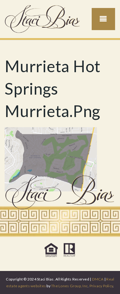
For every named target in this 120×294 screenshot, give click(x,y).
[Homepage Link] (42, 18)
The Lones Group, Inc (69, 286)
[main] (60, 115)
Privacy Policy (101, 286)
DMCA (98, 279)
